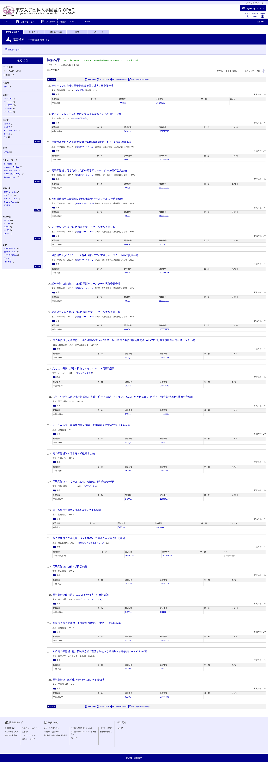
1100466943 (164, 273)
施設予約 (74, 738)
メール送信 (92, 79)
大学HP (260, 22)
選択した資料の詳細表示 (140, 79)
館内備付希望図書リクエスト (82, 728)
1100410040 (159, 527)
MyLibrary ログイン (255, 8)
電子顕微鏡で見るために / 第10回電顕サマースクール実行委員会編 (89, 170)
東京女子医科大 (12, 32)
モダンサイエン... (10, 202)
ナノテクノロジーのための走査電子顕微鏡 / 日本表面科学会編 (86, 113)
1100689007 (164, 216)
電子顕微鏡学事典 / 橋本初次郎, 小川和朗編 (76, 510)
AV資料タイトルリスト (30, 728)
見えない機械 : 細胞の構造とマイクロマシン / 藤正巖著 (83, 368)
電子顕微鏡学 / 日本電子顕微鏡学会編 (73, 453)
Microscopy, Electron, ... (12, 174)
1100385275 (164, 640)
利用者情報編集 (106, 732)
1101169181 (160, 103)
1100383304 (164, 414)
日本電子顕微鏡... (10, 248)
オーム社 (7, 134)
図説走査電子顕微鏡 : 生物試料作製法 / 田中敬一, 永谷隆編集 (86, 623)
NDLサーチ (98, 32)
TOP (7, 22)
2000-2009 (8, 102)
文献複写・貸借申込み (52, 732)
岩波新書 (80, 90)
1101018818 (164, 131)
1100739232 (164, 188)
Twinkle (87, 22)
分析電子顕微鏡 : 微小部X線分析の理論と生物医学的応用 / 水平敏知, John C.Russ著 (99, 651)
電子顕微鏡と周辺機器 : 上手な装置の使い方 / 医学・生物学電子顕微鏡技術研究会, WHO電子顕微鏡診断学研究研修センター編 (123, 340)
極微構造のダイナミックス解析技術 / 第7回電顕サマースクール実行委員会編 (95, 255)
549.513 (7, 223)
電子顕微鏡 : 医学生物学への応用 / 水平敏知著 (78, 679)
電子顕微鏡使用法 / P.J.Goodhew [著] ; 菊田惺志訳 (80, 594)
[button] (24, 22)
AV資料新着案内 (11, 735)
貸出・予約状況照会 (51, 728)
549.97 (6, 220)
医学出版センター (10, 130)
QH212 (6, 234)
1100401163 (164, 499)
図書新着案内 (10, 728)
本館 (5, 87)
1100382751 (164, 329)
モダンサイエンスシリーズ (89, 599)
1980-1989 (8, 109)
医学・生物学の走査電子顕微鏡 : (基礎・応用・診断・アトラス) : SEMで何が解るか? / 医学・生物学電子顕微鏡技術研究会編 (122, 396)
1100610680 (164, 244)
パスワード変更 (106, 728)
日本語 (6, 152)
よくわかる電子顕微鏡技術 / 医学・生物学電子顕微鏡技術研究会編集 (91, 425)
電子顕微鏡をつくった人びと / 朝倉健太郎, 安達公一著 (83, 481)
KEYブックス (9, 195)
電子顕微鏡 (8, 164)
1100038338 (164, 301)
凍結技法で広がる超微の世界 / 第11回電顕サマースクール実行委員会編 (91, 142)
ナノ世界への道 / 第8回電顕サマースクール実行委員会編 (83, 227)
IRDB (77, 32)
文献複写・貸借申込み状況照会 (55, 735)
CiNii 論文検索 (55, 32)
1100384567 (164, 471)
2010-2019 (8, 99)
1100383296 (164, 358)
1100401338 (164, 584)
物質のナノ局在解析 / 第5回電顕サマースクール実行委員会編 (86, 312)
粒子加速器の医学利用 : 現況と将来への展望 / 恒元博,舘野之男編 (88, 538)
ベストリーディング (29, 735)
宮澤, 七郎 (7, 262)
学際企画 (7, 124)
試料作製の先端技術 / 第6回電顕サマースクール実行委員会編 (86, 283)
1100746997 (167, 556)
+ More (37, 142)
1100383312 (164, 443)
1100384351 (164, 697)
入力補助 (255, 14)
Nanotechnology (10, 177)
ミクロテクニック (10, 170)
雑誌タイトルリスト (69, 22)
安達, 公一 (7, 258)
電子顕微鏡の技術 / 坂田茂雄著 (69, 566)
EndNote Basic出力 (120, 79)
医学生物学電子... (10, 255)
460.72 (6, 230)
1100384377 (164, 669)
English (262, 14)
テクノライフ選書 (10, 199)
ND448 (6, 227)
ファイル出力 (104, 79)
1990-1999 (8, 105)
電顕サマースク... (10, 192)
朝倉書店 (7, 127)
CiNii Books (34, 32)
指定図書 (25, 732)
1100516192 (164, 386)
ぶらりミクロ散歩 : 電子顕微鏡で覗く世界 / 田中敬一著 (82, 85)
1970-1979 (8, 112)
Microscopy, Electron (11, 167)
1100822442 (164, 160)
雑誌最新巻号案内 (11, 732)
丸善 (5, 137)
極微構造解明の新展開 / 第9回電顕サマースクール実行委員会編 (87, 198)
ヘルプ (247, 14)
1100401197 (164, 612)
